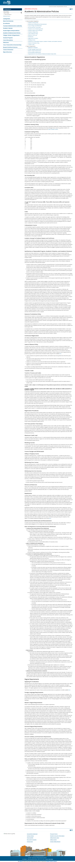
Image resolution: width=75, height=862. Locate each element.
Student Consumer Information (57, 836)
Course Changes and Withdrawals (35, 25)
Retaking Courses (31, 39)
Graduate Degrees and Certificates (35, 30)
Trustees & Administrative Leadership (12, 25)
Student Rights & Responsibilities (11, 30)
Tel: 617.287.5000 (49, 859)
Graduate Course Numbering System (35, 28)
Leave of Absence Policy (33, 33)
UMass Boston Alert (54, 837)
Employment (30, 841)
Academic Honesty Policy (33, 22)
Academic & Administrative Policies (11, 33)
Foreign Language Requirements (34, 49)
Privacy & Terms (53, 834)
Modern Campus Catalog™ (51, 861)
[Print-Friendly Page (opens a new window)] (70, 9)
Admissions (6, 42)
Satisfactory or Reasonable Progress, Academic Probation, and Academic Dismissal (45, 41)
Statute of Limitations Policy (33, 43)
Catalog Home (6, 18)
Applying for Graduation (33, 47)
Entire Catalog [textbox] (6, 11)
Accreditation (6, 23)
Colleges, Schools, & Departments (11, 35)
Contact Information (8, 49)
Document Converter (31, 839)
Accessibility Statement (32, 834)
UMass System (53, 839)
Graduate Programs (8, 37)
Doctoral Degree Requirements (34, 52)
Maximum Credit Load (32, 35)
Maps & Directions (7, 52)
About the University (8, 21)
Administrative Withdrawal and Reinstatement (37, 24)
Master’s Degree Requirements (34, 50)
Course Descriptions (8, 40)
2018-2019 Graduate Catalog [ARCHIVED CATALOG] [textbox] (58, 6)
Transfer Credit (31, 44)
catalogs (20, 861)
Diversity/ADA (30, 837)
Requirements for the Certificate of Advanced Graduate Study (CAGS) (42, 53)
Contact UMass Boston (55, 841)
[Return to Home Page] (7, 1)
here (60, 353)
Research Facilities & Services (10, 47)
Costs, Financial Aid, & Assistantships (12, 44)
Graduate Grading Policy (33, 32)
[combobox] (60, 6)
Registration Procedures (33, 38)
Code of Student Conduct (53, 129)
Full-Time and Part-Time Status (34, 27)
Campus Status (30, 836)
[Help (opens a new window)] (72, 9)
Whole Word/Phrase (8, 14)
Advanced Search (6, 16)
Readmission (30, 36)
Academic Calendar (8, 28)
